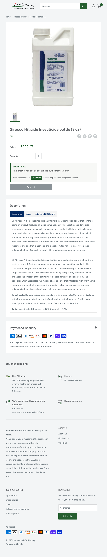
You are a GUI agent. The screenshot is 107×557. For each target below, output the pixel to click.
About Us (62, 433)
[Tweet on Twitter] (90, 136)
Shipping (62, 442)
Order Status (12, 499)
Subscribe (68, 516)
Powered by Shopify (14, 544)
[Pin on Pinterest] (85, 136)
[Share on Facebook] (79, 136)
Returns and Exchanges (17, 508)
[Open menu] (7, 6)
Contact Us (63, 438)
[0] (99, 6)
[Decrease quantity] (24, 156)
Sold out (31, 187)
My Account (11, 495)
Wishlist (10, 504)
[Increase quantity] (38, 156)
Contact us (37, 178)
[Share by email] (95, 136)
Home (8, 17)
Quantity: (14, 156)
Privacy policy (12, 513)
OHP (12, 136)
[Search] (83, 6)
